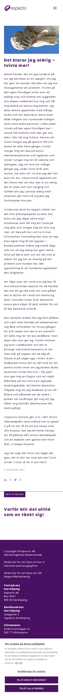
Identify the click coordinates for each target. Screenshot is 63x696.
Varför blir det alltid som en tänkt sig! (27, 512)
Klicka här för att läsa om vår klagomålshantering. (23, 574)
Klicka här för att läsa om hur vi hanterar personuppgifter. (24, 563)
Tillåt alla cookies (31, 688)
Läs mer (18, 663)
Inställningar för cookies (31, 671)
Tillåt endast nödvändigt (31, 680)
